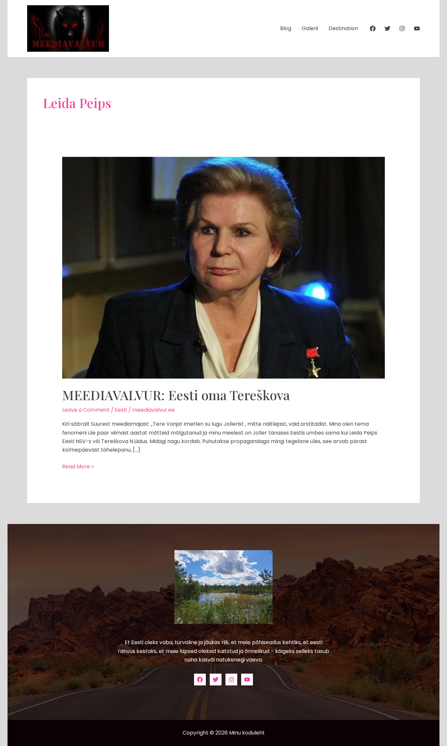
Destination (343, 28)
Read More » (78, 466)
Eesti (121, 410)
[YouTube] (417, 28)
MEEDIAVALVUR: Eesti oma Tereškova (176, 394)
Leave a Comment (86, 410)
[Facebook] (373, 28)
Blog (285, 28)
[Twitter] (387, 28)
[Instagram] (402, 28)
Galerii (310, 28)
